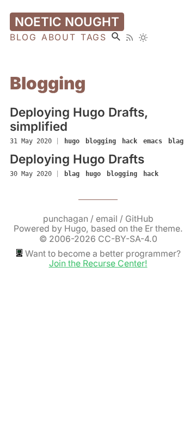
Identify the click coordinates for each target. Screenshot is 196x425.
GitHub (139, 219)
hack (129, 141)
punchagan (66, 219)
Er (149, 228)
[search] (116, 36)
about (58, 37)
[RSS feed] (129, 37)
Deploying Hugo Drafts (77, 158)
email (108, 219)
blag (175, 141)
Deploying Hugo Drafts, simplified (79, 119)
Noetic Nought (67, 21)
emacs (152, 141)
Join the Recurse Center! (98, 263)
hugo (71, 141)
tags (93, 37)
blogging (100, 141)
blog (23, 37)
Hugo (75, 228)
